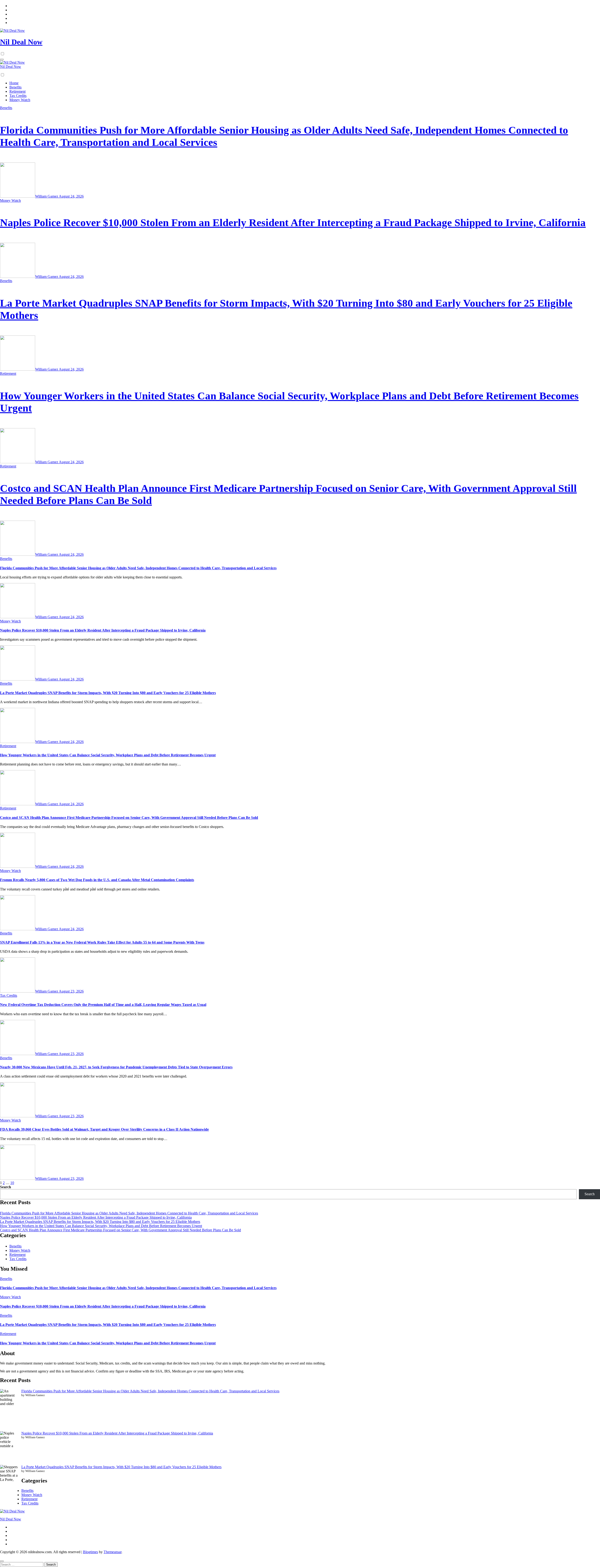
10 (12, 1183)
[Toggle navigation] (2, 59)
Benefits (15, 87)
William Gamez (47, 196)
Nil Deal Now (21, 42)
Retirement (17, 91)
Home (14, 83)
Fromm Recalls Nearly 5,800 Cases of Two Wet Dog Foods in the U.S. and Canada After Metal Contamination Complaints (97, 880)
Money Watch (19, 100)
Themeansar (112, 1552)
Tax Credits (17, 96)
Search (5, 1187)
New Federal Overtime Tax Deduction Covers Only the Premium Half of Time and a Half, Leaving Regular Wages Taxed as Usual (103, 1005)
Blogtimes (90, 1552)
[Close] (2, 1561)
